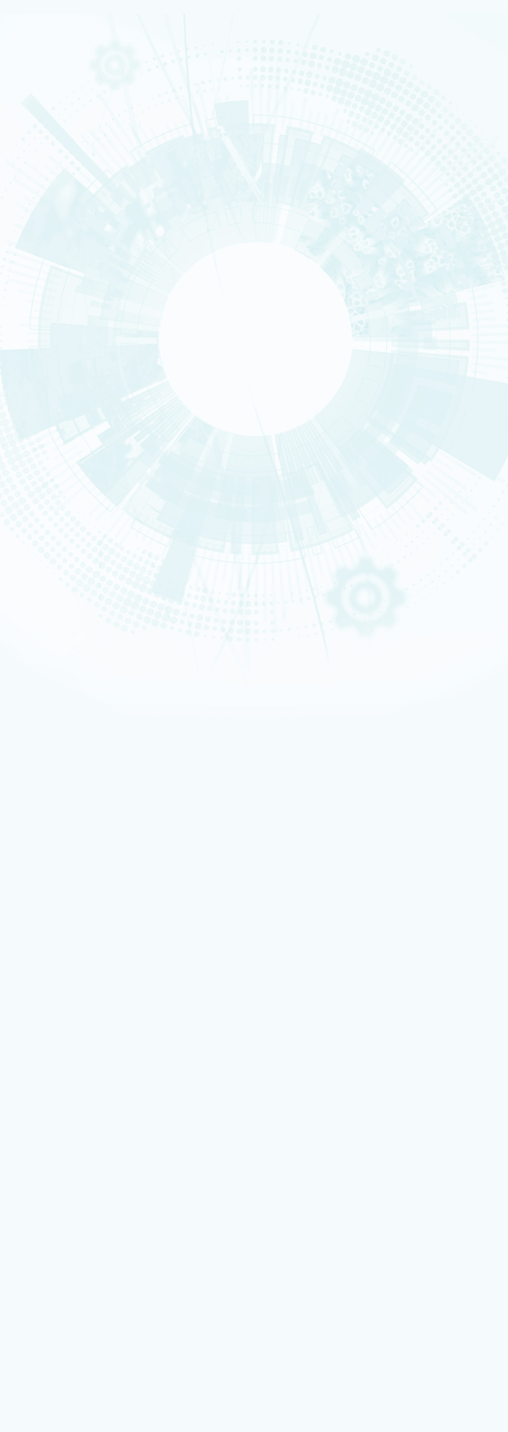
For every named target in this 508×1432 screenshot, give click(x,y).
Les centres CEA (34, 1237)
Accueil (36, 436)
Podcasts (33, 355)
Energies (32, 84)
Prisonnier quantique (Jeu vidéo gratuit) (68, 1297)
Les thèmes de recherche (52, 196)
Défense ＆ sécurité (38, 164)
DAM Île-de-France (38, 476)
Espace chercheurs (49, 1181)
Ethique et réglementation (55, 162)
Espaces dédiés (34, 1162)
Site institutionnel (222, 1125)
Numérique (33, 178)
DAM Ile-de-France (49, 1260)
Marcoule (32, 472)
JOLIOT (31, 307)
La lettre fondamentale (56, 1047)
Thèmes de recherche (55, 1004)
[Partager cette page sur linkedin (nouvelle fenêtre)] (66, 545)
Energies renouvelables (41, 173)
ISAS (29, 268)
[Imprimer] (29, 506)
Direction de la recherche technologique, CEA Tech (78, 1227)
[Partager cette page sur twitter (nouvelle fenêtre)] (65, 535)
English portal (44, 1204)
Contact (26, 932)
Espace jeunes (45, 1190)
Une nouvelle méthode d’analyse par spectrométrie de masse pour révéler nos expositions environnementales (132, 857)
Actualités (56, 436)
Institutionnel (31, 1208)
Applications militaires (40, 80)
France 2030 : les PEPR (48, 221)
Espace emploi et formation (57, 1176)
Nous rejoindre (34, 104)
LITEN (30, 281)
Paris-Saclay (34, 463)
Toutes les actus (46, 1307)
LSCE (30, 312)
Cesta (30, 485)
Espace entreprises (49, 1194)
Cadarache (34, 459)
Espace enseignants (50, 1185)
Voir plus (16, 884)
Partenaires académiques (53, 205)
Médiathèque (44, 1293)
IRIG (29, 343)
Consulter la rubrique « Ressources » (39, 373)
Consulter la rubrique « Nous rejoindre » (41, 408)
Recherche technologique (42, 89)
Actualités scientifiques (56, 1031)
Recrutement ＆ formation (42, 71)
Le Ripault (41, 1278)
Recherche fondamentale (42, 93)
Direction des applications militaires (65, 1218)
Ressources (30, 1058)
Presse (38, 1052)
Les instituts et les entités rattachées (70, 153)
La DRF (23, 966)
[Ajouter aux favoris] (38, 516)
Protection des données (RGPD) (52, 926)
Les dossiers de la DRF (54, 1063)
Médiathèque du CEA (54, 1074)
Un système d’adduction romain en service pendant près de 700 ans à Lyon (97, 819)
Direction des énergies (53, 1223)
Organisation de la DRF (55, 982)
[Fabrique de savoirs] (72, 48)
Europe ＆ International (51, 229)
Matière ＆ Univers (37, 182)
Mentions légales (36, 921)
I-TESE (30, 276)
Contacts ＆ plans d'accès (42, 454)
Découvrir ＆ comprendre (55, 1288)
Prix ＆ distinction (48, 1036)
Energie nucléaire (37, 169)
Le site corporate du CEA (55, 1213)
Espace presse (45, 1172)
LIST (29, 294)
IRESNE (31, 263)
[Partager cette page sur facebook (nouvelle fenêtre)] (68, 526)
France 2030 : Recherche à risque (61, 213)
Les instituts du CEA (38, 1323)
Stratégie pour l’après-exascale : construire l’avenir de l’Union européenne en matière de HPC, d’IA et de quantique (136, 845)
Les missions (37, 129)
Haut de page (16, 793)
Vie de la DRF (44, 1042)
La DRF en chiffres (49, 977)
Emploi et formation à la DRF (57, 398)
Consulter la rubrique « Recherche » (38, 239)
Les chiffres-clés (43, 145)
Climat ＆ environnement (41, 191)
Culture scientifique (38, 1283)
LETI (29, 290)
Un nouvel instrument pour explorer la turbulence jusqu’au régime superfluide (100, 832)
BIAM (30, 321)
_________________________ (55, 1199)
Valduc (31, 481)
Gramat (39, 1274)
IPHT (29, 325)
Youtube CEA (44, 1069)
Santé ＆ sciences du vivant (43, 187)
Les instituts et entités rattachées (66, 988)
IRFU (29, 339)
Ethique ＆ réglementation (59, 993)
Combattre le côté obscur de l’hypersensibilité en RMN (77, 870)
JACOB (31, 303)
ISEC (29, 272)
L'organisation (39, 137)
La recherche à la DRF (41, 998)
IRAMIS (31, 330)
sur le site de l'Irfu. (43, 776)
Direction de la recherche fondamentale (68, 1232)
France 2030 (44, 1015)
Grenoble (32, 467)
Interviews (35, 363)
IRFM (29, 334)
